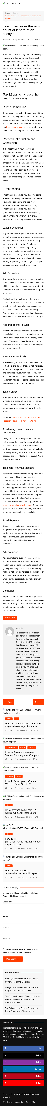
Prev (10, 702)
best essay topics (14, 127)
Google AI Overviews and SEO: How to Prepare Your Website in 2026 (21, 989)
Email (6, 927)
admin (7, 40)
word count (10, 618)
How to (37, 40)
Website (6, 938)
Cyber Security (12, 748)
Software (32, 748)
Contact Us (30, 1102)
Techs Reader (34, 636)
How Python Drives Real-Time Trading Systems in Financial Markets (21, 980)
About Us (19, 1102)
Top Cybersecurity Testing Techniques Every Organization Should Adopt (21, 1009)
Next (37, 702)
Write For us (7, 1102)
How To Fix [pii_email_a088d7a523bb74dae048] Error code (22, 841)
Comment (7, 902)
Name (6, 916)
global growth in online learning (17, 505)
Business (10, 776)
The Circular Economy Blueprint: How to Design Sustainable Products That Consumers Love (22, 999)
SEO (16, 719)
